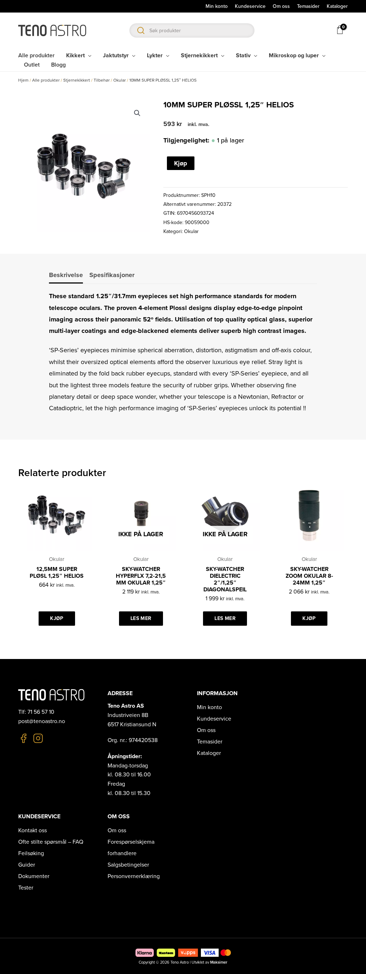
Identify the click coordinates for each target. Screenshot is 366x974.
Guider (26, 864)
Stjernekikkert (76, 80)
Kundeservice (214, 718)
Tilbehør (102, 80)
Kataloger (209, 753)
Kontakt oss (32, 830)
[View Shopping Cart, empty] (339, 30)
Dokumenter (33, 876)
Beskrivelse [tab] (66, 275)
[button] (137, 113)
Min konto (209, 707)
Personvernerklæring (134, 876)
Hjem (23, 80)
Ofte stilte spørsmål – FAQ (50, 841)
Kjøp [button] (56, 618)
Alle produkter (46, 80)
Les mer (140, 618)
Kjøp (180, 163)
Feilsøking (31, 853)
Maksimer (218, 962)
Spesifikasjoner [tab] (111, 275)
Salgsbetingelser (128, 864)
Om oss (206, 730)
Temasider (209, 741)
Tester (25, 887)
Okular (119, 80)
